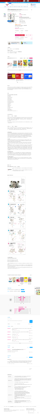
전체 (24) (12, 326)
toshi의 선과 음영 (18, 282)
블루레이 (23, 2)
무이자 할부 (22, 30)
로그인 (28, 2)
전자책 (8, 2)
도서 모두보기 (15, 166)
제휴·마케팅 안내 (20, 406)
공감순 (28, 347)
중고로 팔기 (26, 37)
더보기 (18, 268)
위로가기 (38, 412)
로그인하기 (23, 289)
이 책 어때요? (23, 291)
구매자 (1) (9, 347)
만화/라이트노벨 (11, 51)
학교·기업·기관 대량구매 (34, 406)
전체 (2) (13, 347)
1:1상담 (22, 376)
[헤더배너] (33, 5)
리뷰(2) (23, 28)
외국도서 (12, 2)
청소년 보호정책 (15, 406)
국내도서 (6, 2)
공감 (31, 330)
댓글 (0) (19, 330)
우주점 (20, 2)
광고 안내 (30, 406)
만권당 (10, 2)
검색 (27, 5)
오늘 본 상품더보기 (30, 369)
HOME (4, 2)
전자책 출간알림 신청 (17, 37)
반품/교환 (24, 376)
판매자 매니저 (24, 406)
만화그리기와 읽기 (15, 51)
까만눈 (12, 335)
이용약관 (9, 406)
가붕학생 (13, 330)
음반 (21, 2)
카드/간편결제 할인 (17, 30)
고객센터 (33, 2)
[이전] (8, 17)
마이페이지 (31, 2)
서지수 (8, 126)
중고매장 (18, 2)
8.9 (18, 28)
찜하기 (31, 363)
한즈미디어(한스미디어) (10, 166)
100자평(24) (20, 28)
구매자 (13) (9, 326)
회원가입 (29, 2)
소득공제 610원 (26, 30)
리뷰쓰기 (31, 347)
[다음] (13, 17)
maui (12, 341)
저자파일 (12, 126)
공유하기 (31, 10)
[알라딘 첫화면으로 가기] (7, 4)
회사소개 (5, 406)
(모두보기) (11, 122)
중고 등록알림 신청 (22, 37)
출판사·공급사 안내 (27, 406)
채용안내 (7, 406)
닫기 (39, 1)
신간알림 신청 (11, 50)
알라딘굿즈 (14, 2)
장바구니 (35, 2)
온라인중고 (16, 2)
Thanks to (30, 330)
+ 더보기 (30, 362)
